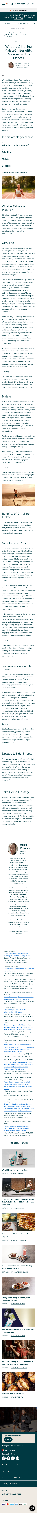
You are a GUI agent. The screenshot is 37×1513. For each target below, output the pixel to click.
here (20, 933)
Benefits (6, 165)
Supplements (23, 23)
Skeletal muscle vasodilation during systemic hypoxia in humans (19, 970)
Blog (10, 33)
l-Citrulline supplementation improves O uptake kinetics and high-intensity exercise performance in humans (16, 1128)
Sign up (8, 1439)
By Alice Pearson (22, 65)
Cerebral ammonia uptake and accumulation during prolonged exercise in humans (18, 998)
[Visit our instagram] (4, 1458)
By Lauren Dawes (18, 1304)
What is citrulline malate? (15, 145)
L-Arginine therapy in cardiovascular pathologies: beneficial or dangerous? (17, 955)
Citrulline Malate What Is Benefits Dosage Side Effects (17, 35)
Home (6, 33)
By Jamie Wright (17, 1173)
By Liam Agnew (17, 1397)
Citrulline (6, 152)
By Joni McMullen (18, 1240)
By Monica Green (18, 1208)
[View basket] (33, 4)
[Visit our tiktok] (13, 1458)
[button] (32, 1508)
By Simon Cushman (19, 1368)
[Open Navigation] (3, 4)
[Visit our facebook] (8, 1458)
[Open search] (7, 4)
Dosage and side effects (14, 172)
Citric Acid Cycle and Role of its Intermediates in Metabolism (15, 1011)
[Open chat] (17, 1458)
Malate (5, 159)
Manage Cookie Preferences (12, 1446)
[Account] (28, 3)
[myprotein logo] (18, 4)
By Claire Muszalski (19, 1272)
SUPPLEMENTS (18, 41)
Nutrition (8, 23)
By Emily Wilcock (18, 1336)
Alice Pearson (25, 846)
